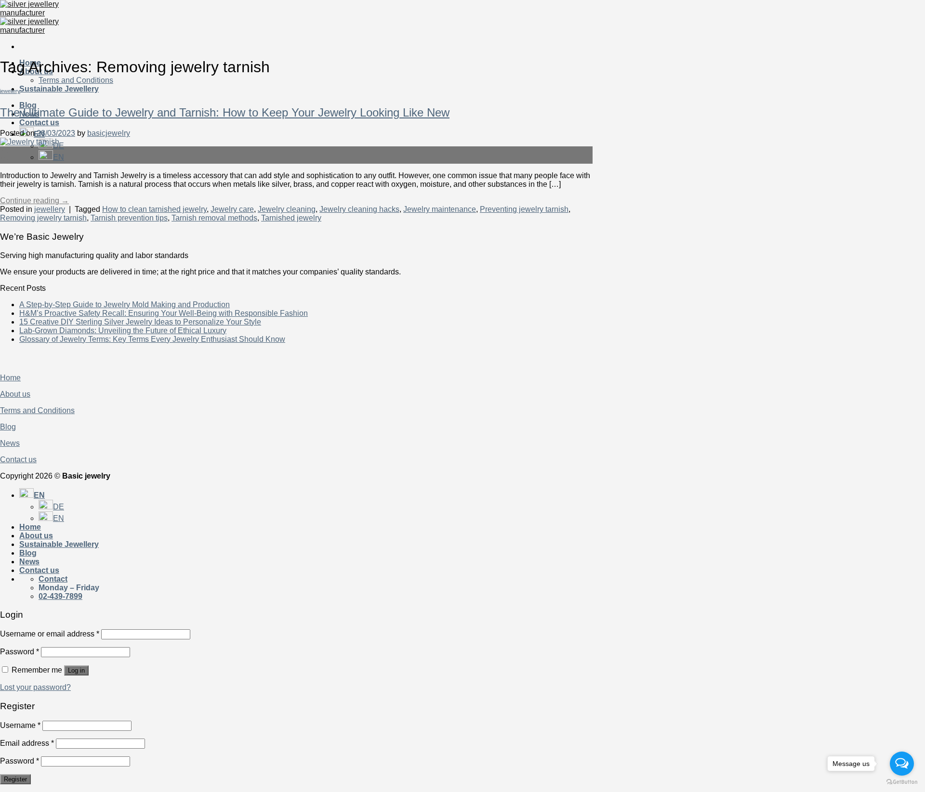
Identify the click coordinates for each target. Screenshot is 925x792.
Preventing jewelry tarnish (524, 209)
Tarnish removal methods (214, 218)
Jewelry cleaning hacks (359, 209)
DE (58, 507)
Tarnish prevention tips (129, 218)
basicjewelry (108, 133)
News (10, 443)
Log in (76, 670)
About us (15, 394)
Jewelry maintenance (439, 209)
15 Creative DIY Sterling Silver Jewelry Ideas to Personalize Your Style (140, 322)
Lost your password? (35, 687)
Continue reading (34, 200)
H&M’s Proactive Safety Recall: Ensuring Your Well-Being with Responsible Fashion (163, 313)
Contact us (39, 122)
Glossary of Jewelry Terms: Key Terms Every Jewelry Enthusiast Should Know (152, 339)
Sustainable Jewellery (59, 89)
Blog (28, 105)
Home (10, 378)
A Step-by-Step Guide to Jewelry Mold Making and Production (124, 304)
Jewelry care (232, 209)
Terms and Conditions (76, 80)
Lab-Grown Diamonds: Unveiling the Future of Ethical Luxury (122, 330)
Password (19, 652)
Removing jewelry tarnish (43, 218)
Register (15, 779)
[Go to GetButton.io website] (901, 782)
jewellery (10, 91)
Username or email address (49, 634)
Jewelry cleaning (287, 209)
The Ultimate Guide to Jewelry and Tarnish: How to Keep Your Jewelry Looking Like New (224, 112)
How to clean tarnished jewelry (154, 209)
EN (58, 157)
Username (20, 725)
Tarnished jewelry (291, 218)
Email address (27, 743)
